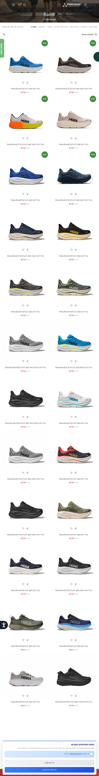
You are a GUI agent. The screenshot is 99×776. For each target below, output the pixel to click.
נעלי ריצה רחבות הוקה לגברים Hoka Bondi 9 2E (73, 88)
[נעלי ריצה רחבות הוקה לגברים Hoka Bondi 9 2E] (25, 229)
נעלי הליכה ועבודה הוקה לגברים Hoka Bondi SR (73, 701)
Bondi (41, 26)
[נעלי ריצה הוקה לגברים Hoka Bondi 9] (73, 229)
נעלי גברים (74, 26)
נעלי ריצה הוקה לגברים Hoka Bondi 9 (25, 88)
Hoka (49, 26)
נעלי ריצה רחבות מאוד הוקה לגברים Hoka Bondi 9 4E (25, 367)
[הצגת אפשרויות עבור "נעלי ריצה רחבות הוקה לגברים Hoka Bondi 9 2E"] (76, 82)
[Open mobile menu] (85, 4)
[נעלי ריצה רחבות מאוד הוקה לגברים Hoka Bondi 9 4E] (25, 341)
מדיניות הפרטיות (75, 754)
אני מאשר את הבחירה (50, 770)
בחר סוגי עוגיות (49, 763)
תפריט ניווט (51, 19)
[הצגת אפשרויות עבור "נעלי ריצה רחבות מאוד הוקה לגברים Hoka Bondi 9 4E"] (27, 361)
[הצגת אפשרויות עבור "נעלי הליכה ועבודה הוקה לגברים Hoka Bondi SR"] (76, 695)
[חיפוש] (24, 4)
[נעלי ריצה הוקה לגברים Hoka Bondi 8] (73, 620)
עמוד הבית (93, 26)
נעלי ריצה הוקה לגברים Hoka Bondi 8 (73, 646)
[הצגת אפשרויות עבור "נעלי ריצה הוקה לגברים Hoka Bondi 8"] (76, 640)
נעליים (83, 26)
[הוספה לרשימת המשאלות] (71, 82)
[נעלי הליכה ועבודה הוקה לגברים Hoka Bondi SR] (73, 675)
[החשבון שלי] (13, 4)
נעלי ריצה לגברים (61, 26)
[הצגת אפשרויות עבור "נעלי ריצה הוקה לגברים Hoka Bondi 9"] (27, 82)
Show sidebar (88, 34)
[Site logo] (72, 4)
